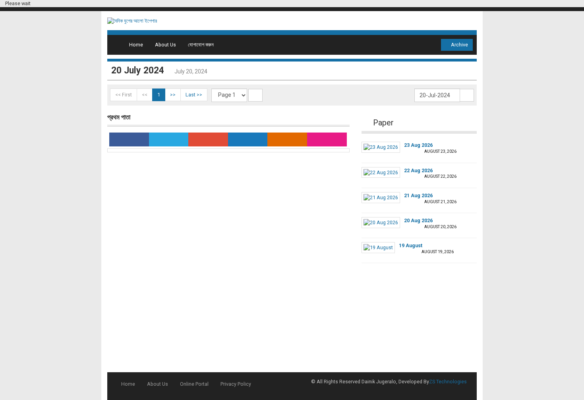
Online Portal (194, 384)
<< (144, 95)
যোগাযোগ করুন (201, 45)
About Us (165, 45)
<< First (123, 95)
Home (136, 45)
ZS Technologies (448, 382)
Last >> (194, 95)
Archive (459, 45)
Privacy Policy (235, 384)
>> (173, 95)
